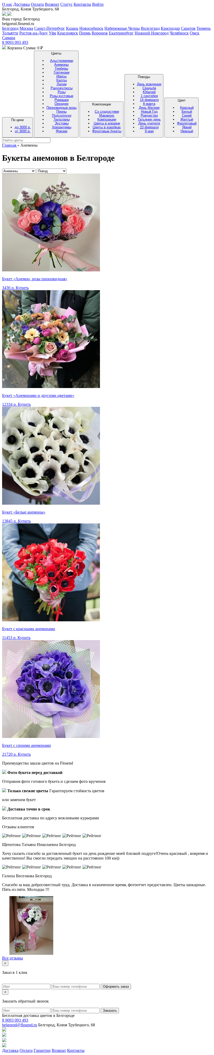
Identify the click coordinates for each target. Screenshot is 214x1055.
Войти (98, 4)
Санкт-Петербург (49, 28)
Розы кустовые (61, 96)
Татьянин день (149, 119)
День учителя (149, 123)
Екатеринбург (121, 33)
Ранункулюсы (62, 88)
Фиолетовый (187, 123)
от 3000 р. (23, 131)
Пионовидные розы (61, 108)
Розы (62, 92)
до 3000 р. (23, 127)
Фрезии (61, 131)
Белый (187, 112)
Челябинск (179, 33)
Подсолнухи (61, 115)
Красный (187, 108)
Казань (72, 28)
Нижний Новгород (152, 33)
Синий (187, 115)
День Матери (149, 108)
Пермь (85, 33)
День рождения (149, 84)
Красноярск (67, 33)
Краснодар (170, 28)
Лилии (62, 84)
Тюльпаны (62, 119)
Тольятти (10, 33)
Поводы (149, 104)
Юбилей (149, 92)
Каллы (61, 80)
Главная (9, 145)
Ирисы (61, 76)
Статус (66, 4)
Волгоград (150, 28)
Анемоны (61, 65)
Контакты (82, 4)
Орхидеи (61, 104)
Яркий (187, 127)
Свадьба (149, 88)
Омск (194, 33)
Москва (26, 28)
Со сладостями (107, 112)
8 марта (149, 104)
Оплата (37, 4)
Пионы (61, 112)
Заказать (110, 1010)
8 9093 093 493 (15, 42)
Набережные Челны (122, 28)
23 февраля (149, 127)
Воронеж (100, 33)
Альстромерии (61, 61)
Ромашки (62, 100)
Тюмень (204, 28)
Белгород (10, 28)
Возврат (52, 4)
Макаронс (107, 115)
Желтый (186, 119)
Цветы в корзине (107, 123)
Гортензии (61, 72)
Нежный (187, 131)
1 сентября (149, 96)
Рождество (149, 115)
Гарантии (42, 1050)
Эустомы (62, 123)
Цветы (61, 92)
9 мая (149, 131)
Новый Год (149, 112)
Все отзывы (12, 958)
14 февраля (149, 100)
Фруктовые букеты (106, 131)
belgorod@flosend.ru (19, 1025)
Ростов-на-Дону (33, 33)
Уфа (52, 33)
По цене (21, 125)
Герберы (61, 68)
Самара (8, 37)
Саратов (188, 28)
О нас (7, 4)
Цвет (187, 115)
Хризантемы (61, 127)
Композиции (106, 117)
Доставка (21, 4)
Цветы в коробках (107, 127)
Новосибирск (91, 28)
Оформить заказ (116, 986)
